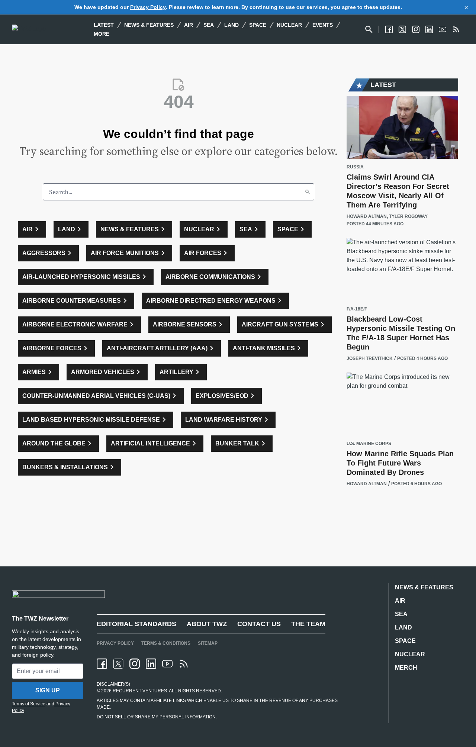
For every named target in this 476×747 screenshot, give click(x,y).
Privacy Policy (148, 7)
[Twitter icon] (118, 664)
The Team (308, 624)
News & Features (149, 25)
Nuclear (289, 25)
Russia (355, 167)
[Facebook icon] (102, 664)
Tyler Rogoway (408, 216)
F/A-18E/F (357, 309)
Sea (208, 25)
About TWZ (207, 624)
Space (257, 25)
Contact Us (259, 624)
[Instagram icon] (134, 664)
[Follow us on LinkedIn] (429, 29)
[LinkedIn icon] (151, 664)
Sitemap (208, 643)
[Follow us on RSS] (456, 29)
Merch (406, 667)
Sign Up (47, 690)
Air (188, 25)
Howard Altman (367, 216)
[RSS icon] (183, 664)
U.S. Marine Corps (369, 443)
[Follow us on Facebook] (389, 29)
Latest (104, 25)
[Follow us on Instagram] (415, 29)
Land (231, 25)
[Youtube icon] (167, 664)
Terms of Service (28, 703)
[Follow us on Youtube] (442, 29)
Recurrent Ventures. (140, 690)
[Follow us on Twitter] (402, 29)
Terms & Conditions (165, 643)
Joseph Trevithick (370, 358)
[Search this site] (369, 29)
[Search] (307, 192)
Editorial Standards (136, 624)
